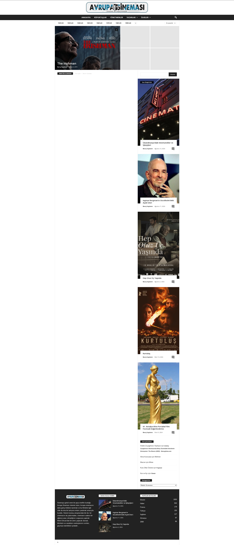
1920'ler (61, 23)
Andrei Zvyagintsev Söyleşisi (150, 446)
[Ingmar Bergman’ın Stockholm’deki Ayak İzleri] (158, 178)
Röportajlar (100, 17)
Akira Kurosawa (145, 457)
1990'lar (128, 23)
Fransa (142, 507)
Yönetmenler (116, 17)
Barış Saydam (62, 67)
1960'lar (99, 23)
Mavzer (143, 462)
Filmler (153, 473)
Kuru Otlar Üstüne (146, 468)
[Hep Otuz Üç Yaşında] (158, 245)
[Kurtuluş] (158, 320)
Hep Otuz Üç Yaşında (152, 278)
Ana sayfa (77, 73)
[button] (175, 17)
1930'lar (70, 23)
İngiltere (143, 514)
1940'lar (80, 23)
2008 (142, 522)
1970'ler (109, 23)
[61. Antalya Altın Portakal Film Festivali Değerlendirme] (158, 396)
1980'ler (118, 23)
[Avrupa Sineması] (117, 7)
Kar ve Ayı (144, 473)
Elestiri (142, 500)
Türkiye (142, 511)
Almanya (143, 518)
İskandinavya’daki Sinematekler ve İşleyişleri (158, 143)
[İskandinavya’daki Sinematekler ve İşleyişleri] (158, 112)
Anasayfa (86, 17)
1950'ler (90, 23)
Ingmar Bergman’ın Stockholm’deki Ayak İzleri (158, 201)
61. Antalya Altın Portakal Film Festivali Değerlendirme (156, 427)
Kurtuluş (146, 353)
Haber (142, 503)
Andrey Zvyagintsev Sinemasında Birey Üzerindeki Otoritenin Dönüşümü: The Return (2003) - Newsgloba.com (157, 448)
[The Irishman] (87, 48)
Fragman (159, 468)
